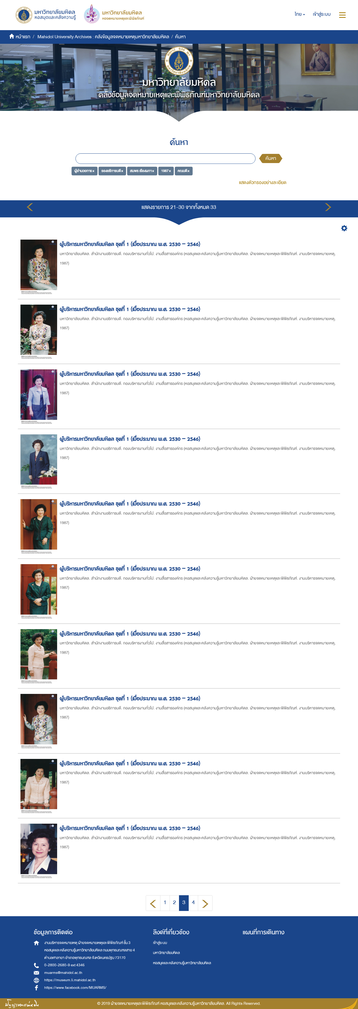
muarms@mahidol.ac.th (63, 972)
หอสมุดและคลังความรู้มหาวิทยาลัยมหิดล (182, 963)
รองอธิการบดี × (112, 171)
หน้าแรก (23, 37)
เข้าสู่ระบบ (160, 943)
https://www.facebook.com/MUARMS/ (75, 987)
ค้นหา (270, 158)
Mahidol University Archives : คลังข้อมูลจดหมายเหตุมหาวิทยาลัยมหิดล (103, 37)
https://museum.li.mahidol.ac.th (70, 980)
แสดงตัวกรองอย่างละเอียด (262, 183)
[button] (300, 14)
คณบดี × (183, 171)
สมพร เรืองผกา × (142, 171)
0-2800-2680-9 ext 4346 (64, 965)
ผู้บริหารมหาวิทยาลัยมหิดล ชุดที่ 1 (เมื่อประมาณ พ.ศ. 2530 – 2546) (130, 244)
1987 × (166, 171)
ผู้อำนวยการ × (84, 171)
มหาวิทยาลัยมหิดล (166, 952)
